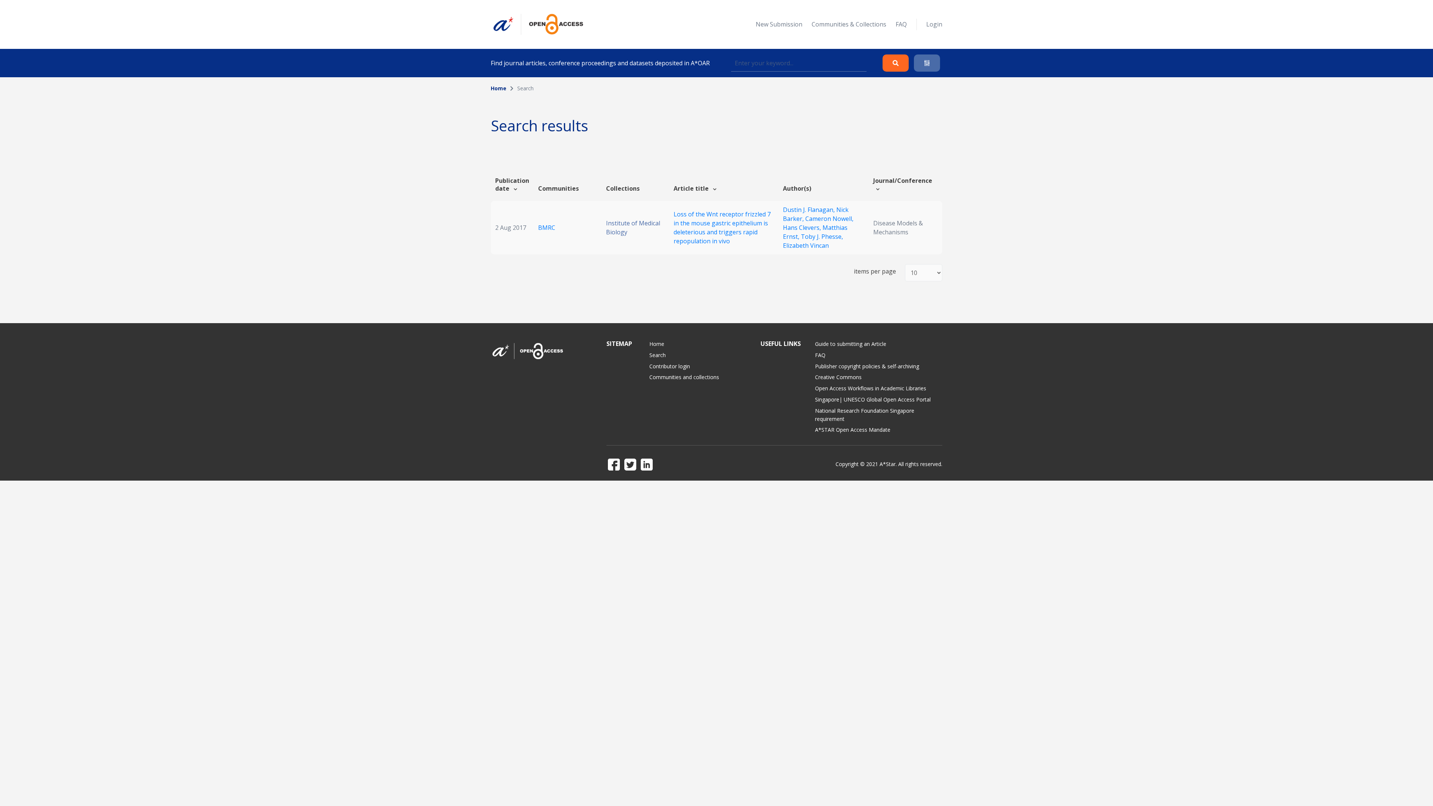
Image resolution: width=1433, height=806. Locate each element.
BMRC (546, 228)
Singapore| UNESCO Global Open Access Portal (873, 399)
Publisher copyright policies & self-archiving (867, 366)
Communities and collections (684, 377)
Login (934, 24)
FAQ (901, 24)
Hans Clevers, (802, 228)
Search (657, 355)
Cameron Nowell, (829, 219)
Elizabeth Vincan (806, 245)
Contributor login (669, 366)
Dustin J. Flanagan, (809, 210)
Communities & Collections (849, 24)
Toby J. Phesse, (822, 236)
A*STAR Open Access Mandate (852, 429)
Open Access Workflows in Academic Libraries (870, 388)
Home (498, 88)
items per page (875, 271)
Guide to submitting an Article (850, 343)
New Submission (779, 24)
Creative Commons (838, 377)
